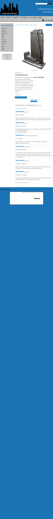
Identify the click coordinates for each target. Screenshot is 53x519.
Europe (3, 49)
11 (38, 192)
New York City (4, 28)
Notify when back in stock (21, 97)
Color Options (24, 17)
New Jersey (4, 39)
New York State (33, 24)
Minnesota (4, 43)
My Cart (51, 1)
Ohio (2, 38)
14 (42, 192)
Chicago (3, 29)
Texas (3, 44)
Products (15, 17)
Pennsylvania (4, 41)
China (3, 48)
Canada (3, 46)
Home (3, 17)
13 (41, 192)
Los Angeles (4, 31)
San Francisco (4, 33)
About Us (9, 17)
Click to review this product (21, 108)
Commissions (33, 17)
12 (39, 192)
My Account (43, 1)
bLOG (40, 17)
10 (36, 192)
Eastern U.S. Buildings (24, 24)
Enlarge (34, 70)
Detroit (3, 34)
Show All (39, 105)
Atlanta (3, 36)
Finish (16, 92)
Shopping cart (8, 54)
